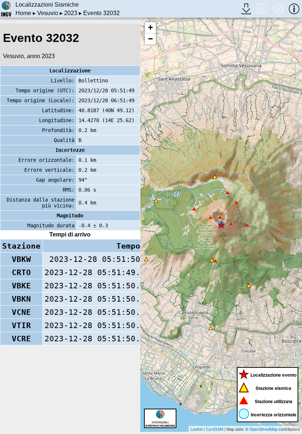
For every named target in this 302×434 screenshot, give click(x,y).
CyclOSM (214, 429)
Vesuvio (47, 13)
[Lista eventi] (262, 9)
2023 (70, 13)
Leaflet (196, 429)
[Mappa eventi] (278, 9)
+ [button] (150, 27)
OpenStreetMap (263, 429)
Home (23, 13)
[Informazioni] (294, 9)
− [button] (150, 38)
